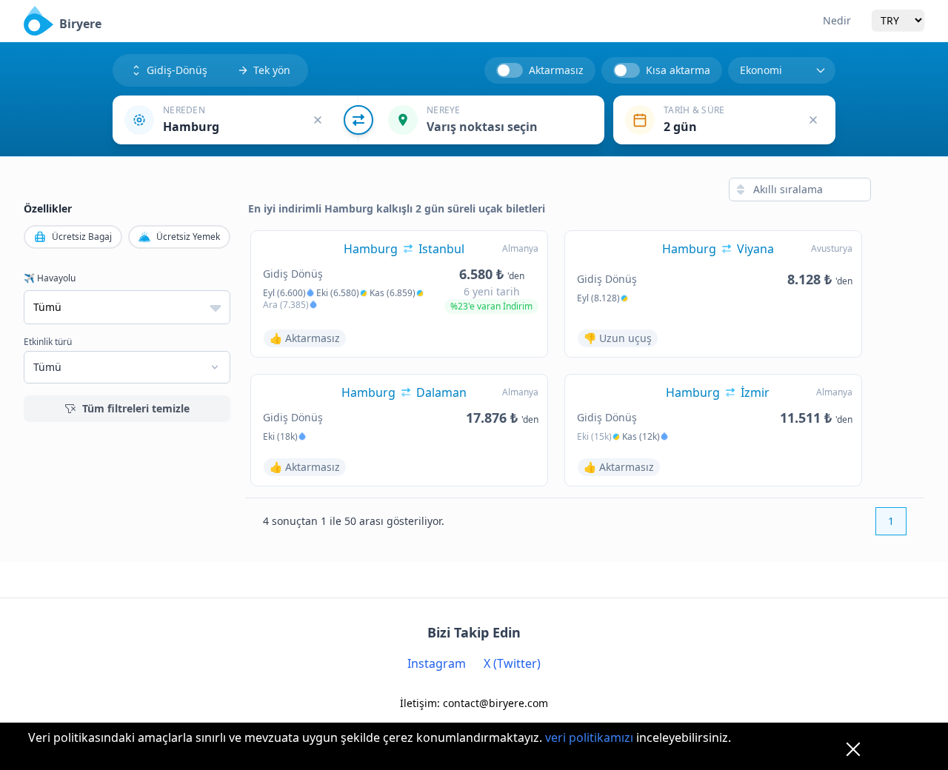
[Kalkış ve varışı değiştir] (358, 120)
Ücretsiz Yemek (188, 236)
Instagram (436, 663)
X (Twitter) (512, 663)
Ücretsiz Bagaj (82, 236)
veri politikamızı (589, 737)
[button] (235, 120)
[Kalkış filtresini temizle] (317, 120)
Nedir (837, 20)
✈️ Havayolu (50, 278)
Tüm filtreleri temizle (136, 408)
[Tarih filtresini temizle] (813, 120)
